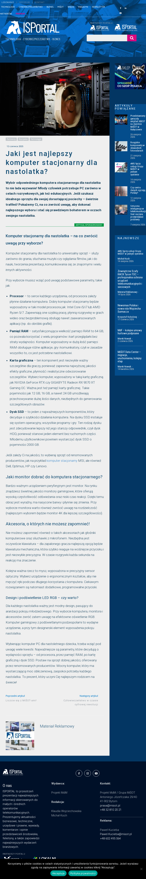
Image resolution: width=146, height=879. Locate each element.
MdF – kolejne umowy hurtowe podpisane (130, 332)
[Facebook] (120, 8)
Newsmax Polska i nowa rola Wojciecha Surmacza (129, 308)
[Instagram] (87, 773)
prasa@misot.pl (110, 805)
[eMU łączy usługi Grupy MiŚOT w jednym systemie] (121, 167)
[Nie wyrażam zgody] (141, 869)
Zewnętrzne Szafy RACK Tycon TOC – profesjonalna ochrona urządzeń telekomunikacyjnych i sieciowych (130, 279)
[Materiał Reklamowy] (20, 735)
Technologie (36, 139)
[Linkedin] (125, 8)
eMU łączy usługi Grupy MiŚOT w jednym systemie (136, 169)
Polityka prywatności (83, 873)
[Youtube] (120, 13)
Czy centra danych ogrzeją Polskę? (137, 190)
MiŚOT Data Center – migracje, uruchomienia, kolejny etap (129, 356)
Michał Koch (124, 258)
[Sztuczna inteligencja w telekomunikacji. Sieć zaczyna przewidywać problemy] (121, 210)
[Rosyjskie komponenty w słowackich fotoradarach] (121, 146)
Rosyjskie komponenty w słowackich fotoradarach (137, 146)
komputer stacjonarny (62, 461)
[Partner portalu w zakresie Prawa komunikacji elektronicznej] (125, 27)
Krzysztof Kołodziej (127, 316)
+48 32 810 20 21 (110, 809)
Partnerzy (11, 139)
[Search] (131, 38)
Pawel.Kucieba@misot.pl (116, 834)
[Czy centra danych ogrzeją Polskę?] (121, 191)
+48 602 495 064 (110, 838)
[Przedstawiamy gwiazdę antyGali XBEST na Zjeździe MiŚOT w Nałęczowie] (121, 119)
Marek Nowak (124, 338)
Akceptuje (58, 873)
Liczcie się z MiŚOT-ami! (21, 700)
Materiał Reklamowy (57, 726)
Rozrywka (23, 139)
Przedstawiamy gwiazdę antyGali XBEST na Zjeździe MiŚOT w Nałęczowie (137, 122)
